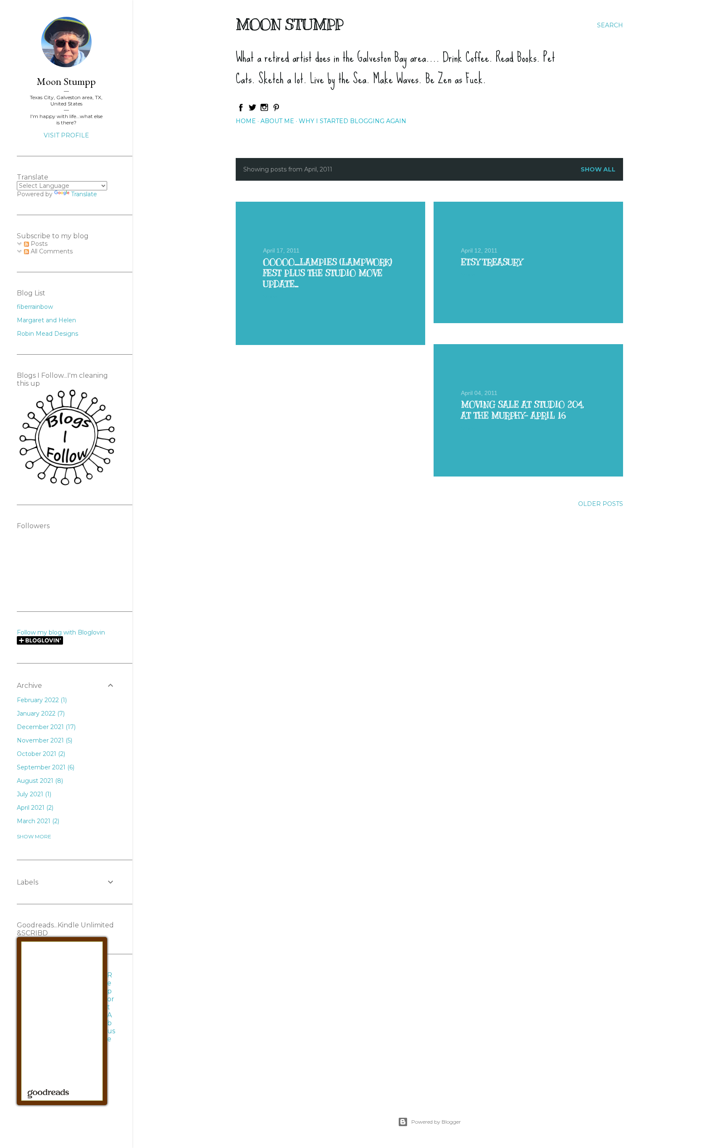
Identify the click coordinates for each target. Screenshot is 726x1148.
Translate (84, 194)
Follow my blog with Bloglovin (61, 632)
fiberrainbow (35, 307)
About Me (277, 121)
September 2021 (45, 767)
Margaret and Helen (46, 320)
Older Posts (600, 504)
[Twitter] (252, 109)
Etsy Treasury (491, 262)
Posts (38, 244)
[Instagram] (264, 109)
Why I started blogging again (352, 121)
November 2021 (44, 740)
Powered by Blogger (436, 1122)
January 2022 (40, 713)
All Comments (51, 251)
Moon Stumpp (289, 24)
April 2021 (34, 807)
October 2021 (40, 754)
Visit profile (66, 135)
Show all (598, 169)
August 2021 (39, 781)
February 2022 (41, 700)
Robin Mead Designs (47, 333)
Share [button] (270, 296)
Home (246, 121)
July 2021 (33, 794)
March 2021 (37, 821)
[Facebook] (241, 109)
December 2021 (45, 727)
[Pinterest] (276, 109)
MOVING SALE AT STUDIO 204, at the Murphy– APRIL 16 (522, 410)
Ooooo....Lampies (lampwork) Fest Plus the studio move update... (327, 273)
